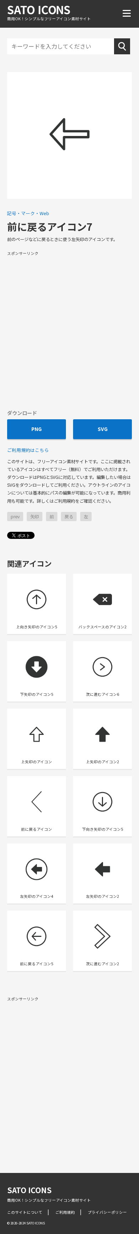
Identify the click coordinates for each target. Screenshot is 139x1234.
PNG (36, 428)
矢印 (34, 516)
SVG (103, 428)
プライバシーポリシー (107, 1212)
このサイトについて (24, 1212)
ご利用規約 (65, 1212)
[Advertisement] (69, 330)
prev (15, 516)
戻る (69, 516)
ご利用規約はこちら (28, 450)
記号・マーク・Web (28, 213)
